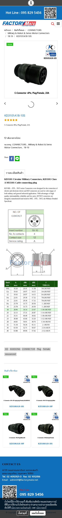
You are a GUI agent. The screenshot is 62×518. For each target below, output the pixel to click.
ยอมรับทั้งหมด (38, 513)
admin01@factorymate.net (24, 480)
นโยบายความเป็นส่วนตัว (21, 507)
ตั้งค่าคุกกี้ (22, 513)
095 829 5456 (31, 12)
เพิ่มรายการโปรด (13, 138)
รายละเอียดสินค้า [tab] (14, 173)
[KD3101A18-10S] (31, 69)
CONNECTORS (19, 144)
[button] (52, 23)
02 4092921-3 (14, 476)
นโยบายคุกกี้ (41, 507)
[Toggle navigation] (58, 24)
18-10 (26, 147)
